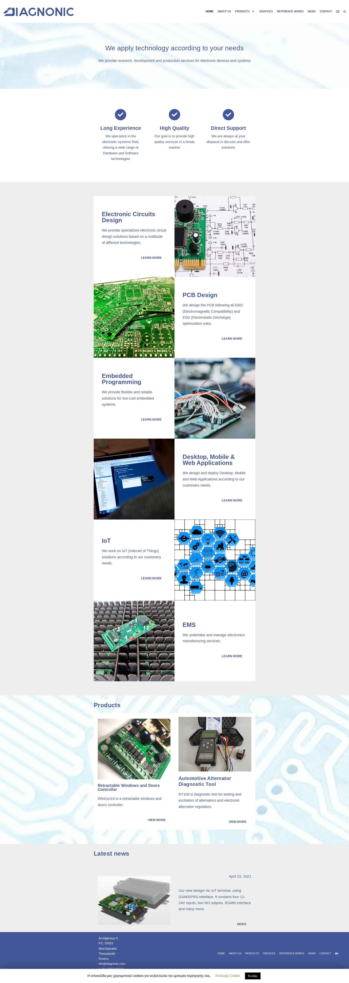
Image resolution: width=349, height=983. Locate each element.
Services (266, 11)
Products (252, 953)
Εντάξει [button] (252, 976)
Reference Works (290, 11)
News (312, 11)
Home (209, 11)
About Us (224, 11)
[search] (344, 11)
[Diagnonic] (38, 12)
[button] (151, 258)
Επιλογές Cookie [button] (227, 976)
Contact (326, 11)
